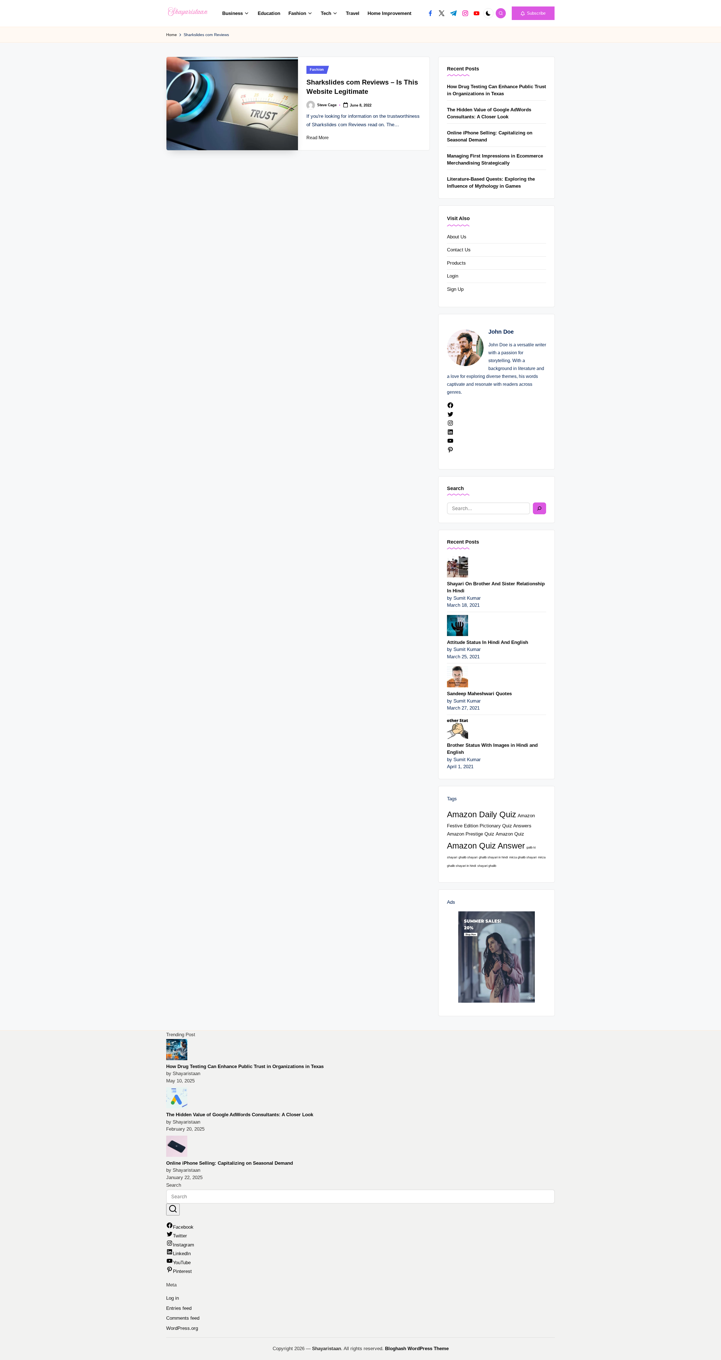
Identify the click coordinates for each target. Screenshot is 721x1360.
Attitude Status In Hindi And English (487, 642)
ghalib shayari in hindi (493, 857)
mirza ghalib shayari (523, 857)
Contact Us (459, 249)
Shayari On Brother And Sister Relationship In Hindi (496, 587)
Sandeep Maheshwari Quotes (479, 693)
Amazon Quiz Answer (486, 845)
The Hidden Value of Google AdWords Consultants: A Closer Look (489, 113)
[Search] (539, 508)
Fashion (317, 70)
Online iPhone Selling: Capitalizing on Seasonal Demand (489, 136)
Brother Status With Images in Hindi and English (492, 749)
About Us (456, 237)
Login (452, 276)
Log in (172, 1298)
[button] (533, 13)
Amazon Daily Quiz (481, 814)
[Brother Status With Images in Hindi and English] (457, 727)
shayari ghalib (486, 865)
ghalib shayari (468, 857)
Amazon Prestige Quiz (470, 834)
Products (456, 263)
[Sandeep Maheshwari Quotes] (457, 676)
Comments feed (182, 1318)
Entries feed (179, 1308)
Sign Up (455, 289)
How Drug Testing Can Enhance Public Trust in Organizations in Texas (496, 90)
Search (455, 488)
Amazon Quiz (510, 834)
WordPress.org (182, 1328)
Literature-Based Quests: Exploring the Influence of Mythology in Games (491, 182)
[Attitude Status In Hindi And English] (457, 625)
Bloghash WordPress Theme (417, 1348)
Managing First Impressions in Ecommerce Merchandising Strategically (495, 159)
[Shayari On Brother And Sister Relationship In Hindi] (457, 566)
